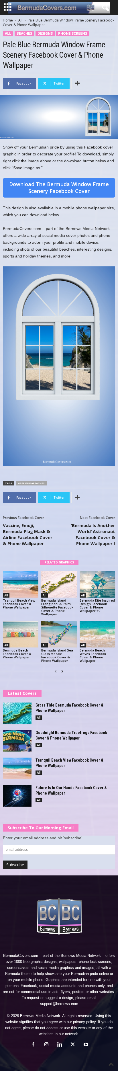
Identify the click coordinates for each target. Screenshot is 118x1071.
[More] (77, 83)
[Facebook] (33, 1045)
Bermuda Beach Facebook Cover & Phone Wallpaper (17, 653)
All (20, 20)
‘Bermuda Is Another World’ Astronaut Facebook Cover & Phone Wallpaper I (93, 534)
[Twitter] (72, 1045)
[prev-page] (55, 671)
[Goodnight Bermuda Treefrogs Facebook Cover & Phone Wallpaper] (17, 741)
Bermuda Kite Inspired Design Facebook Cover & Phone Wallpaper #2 (97, 605)
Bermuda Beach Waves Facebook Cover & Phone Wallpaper (93, 655)
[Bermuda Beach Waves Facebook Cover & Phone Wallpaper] (97, 634)
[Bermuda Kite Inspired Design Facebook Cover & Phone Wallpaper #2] (97, 584)
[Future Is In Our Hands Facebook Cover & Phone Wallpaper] (17, 796)
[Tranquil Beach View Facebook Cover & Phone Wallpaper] (20, 584)
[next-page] (62, 671)
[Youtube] (85, 1045)
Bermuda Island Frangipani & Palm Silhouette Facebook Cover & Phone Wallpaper (57, 607)
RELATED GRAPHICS (59, 562)
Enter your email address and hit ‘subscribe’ (42, 838)
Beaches (24, 33)
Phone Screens (72, 33)
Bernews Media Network (81, 955)
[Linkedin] (59, 1045)
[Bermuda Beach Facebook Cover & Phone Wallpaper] (20, 634)
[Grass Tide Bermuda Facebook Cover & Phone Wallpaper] (17, 713)
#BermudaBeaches (31, 483)
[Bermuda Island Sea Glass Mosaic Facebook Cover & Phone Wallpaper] (59, 634)
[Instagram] (46, 1045)
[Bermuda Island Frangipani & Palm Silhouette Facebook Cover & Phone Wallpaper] (59, 584)
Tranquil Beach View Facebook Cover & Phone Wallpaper (19, 603)
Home (8, 20)
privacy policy (84, 1022)
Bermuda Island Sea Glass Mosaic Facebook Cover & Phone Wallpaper (57, 655)
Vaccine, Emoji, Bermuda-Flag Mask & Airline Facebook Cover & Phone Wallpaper (27, 534)
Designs (45, 33)
